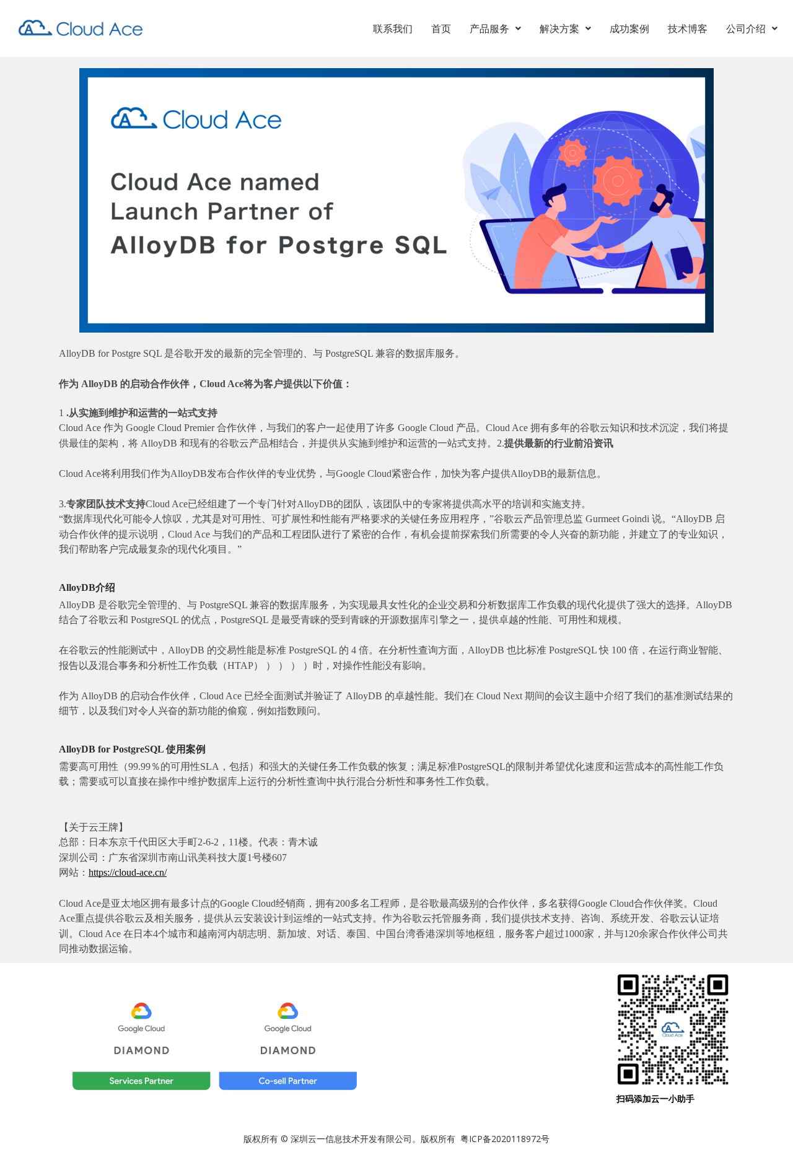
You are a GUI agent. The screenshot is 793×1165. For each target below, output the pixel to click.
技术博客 (688, 28)
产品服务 (489, 28)
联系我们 (393, 28)
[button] (495, 28)
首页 (441, 28)
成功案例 (629, 28)
